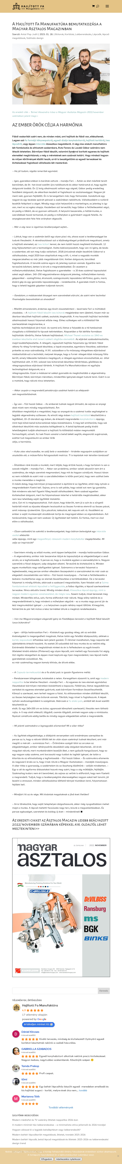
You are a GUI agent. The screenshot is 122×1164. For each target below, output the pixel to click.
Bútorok (59, 34)
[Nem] (118, 1155)
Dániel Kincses (30, 1032)
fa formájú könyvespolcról (38, 140)
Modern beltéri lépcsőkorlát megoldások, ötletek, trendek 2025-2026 (48, 1135)
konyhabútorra (88, 419)
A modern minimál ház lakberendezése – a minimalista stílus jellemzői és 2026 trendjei (59, 1125)
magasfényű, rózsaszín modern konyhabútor (61, 539)
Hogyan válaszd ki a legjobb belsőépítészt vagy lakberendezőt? (46, 1130)
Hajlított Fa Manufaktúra (40, 1005)
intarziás (41, 144)
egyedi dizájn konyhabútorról (69, 140)
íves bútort (43, 244)
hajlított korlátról (95, 140)
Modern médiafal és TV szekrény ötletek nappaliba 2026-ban (45, 1120)
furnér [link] (72, 152)
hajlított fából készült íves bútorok (46, 313)
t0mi (24, 1079)
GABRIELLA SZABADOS (36, 1049)
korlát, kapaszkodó (22, 640)
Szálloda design (35, 38)
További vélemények (61, 1107)
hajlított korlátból (80, 415)
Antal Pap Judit (29, 34)
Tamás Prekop (30, 1066)
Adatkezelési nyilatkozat (68, 1159)
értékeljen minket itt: (37, 1024)
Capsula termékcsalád (28, 672)
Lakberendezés (83, 34)
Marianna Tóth (30, 1096)
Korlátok (69, 34)
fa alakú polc (76, 701)
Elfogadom (46, 1159)
